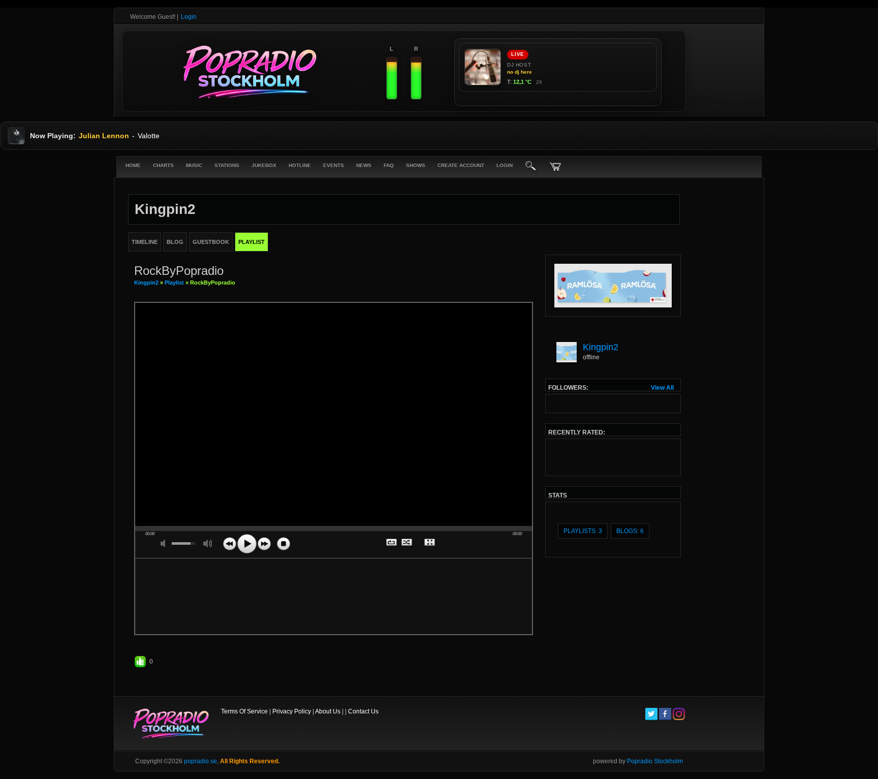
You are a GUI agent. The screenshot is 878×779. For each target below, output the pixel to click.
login (504, 165)
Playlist (174, 282)
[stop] (283, 544)
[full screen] (430, 543)
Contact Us (363, 711)
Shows (415, 165)
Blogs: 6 (630, 531)
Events (333, 165)
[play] (247, 544)
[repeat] (392, 543)
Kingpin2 (146, 282)
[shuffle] (407, 543)
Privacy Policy (291, 711)
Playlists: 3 (582, 531)
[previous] (230, 544)
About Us (327, 711)
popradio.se (200, 761)
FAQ (389, 165)
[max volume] (207, 543)
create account (460, 165)
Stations (226, 165)
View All (662, 387)
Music (194, 165)
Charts (163, 165)
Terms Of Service (244, 711)
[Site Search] (531, 166)
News (363, 165)
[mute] (165, 543)
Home (133, 165)
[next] (264, 544)
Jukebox (264, 165)
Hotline (300, 165)
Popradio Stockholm (655, 761)
